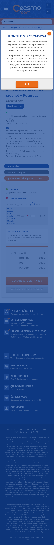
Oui (27, 84)
